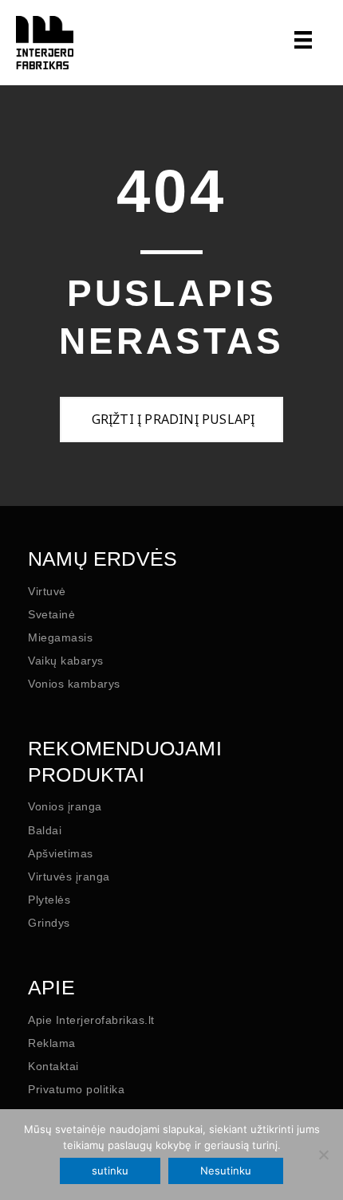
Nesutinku (225, 1170)
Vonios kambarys (74, 683)
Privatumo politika (76, 1089)
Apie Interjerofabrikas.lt (91, 1020)
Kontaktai (53, 1066)
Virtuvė (47, 591)
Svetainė (51, 614)
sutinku (110, 1170)
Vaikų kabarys (66, 660)
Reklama (52, 1043)
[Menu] (299, 40)
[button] (171, 419)
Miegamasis (60, 637)
